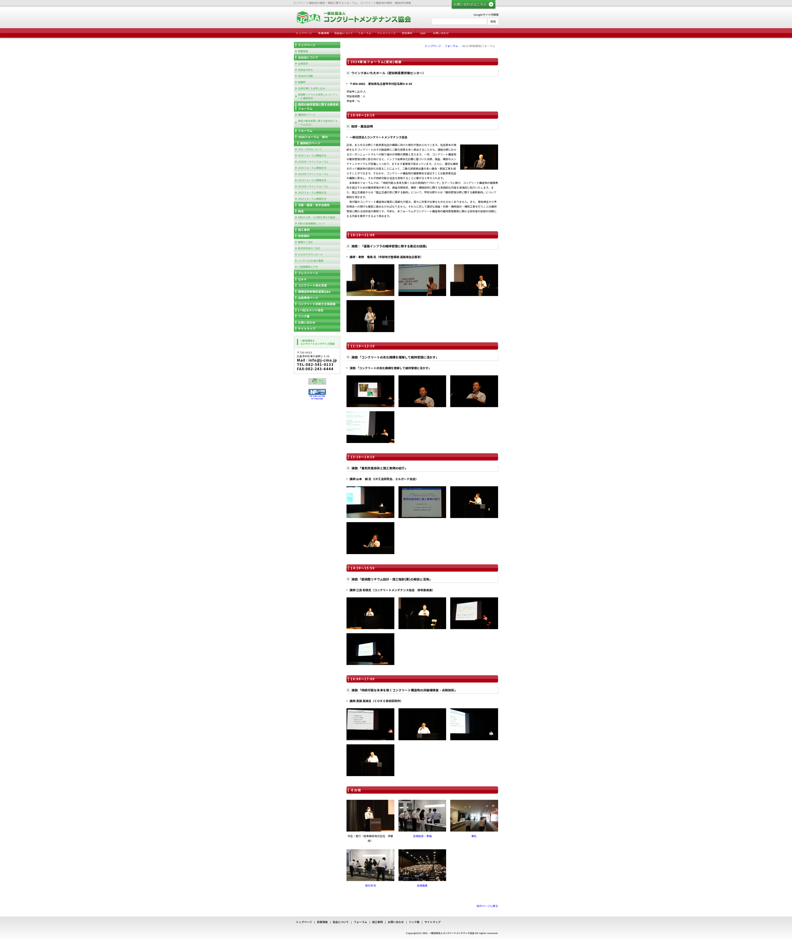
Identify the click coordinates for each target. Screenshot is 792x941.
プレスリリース (386, 33)
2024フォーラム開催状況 (312, 180)
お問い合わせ (441, 33)
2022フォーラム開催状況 (312, 198)
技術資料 (407, 33)
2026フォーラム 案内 (313, 137)
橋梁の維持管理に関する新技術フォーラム (318, 106)
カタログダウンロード (310, 254)
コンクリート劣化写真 (312, 285)
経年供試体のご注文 (309, 248)
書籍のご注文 (305, 242)
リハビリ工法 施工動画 (310, 260)
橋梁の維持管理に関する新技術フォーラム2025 (318, 122)
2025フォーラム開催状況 (312, 167)
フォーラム (364, 33)
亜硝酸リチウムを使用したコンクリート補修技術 (318, 96)
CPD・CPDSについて (310, 149)
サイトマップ (306, 329)
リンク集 (304, 316)
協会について (341, 922)
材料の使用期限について (311, 223)
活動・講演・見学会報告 (314, 205)
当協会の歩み (305, 69)
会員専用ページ (308, 298)
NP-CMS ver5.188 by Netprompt (317, 397)
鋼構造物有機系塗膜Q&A (314, 291)
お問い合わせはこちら (470, 4)
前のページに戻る (487, 906)
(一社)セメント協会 (310, 310)
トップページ (304, 33)
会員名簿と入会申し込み (311, 88)
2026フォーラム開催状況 (312, 155)
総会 (301, 211)
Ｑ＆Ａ (302, 279)
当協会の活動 (305, 76)
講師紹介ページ (306, 114)
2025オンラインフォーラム (313, 161)
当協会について (343, 33)
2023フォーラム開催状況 (312, 192)
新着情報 (323, 33)
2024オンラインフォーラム (313, 174)
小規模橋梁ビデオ (308, 266)
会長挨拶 (303, 63)
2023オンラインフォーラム (313, 186)
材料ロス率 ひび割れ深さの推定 (316, 217)
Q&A (423, 33)
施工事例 (304, 230)
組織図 (301, 82)
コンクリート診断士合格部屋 (317, 304)
